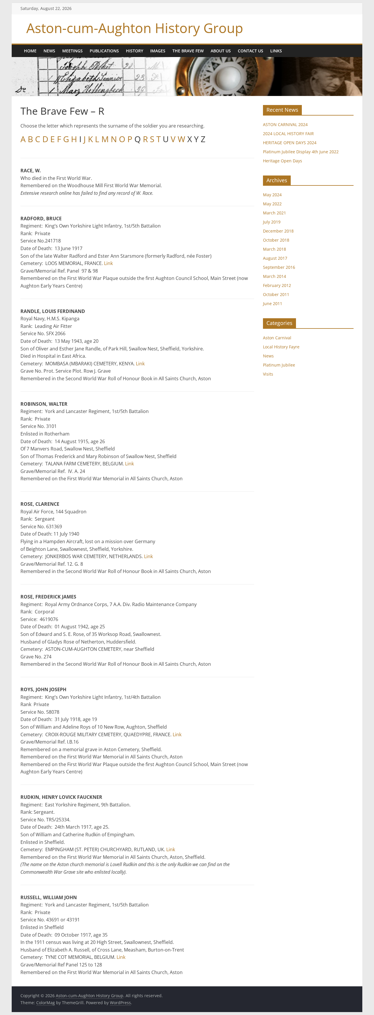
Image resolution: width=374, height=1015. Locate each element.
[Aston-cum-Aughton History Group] (187, 60)
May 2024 (272, 194)
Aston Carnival (277, 337)
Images (157, 51)
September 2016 (279, 267)
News (49, 51)
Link (108, 263)
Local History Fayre (281, 347)
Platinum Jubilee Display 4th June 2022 (301, 151)
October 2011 (276, 294)
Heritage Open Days (282, 161)
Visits (268, 374)
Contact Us (250, 51)
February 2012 (277, 285)
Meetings (72, 51)
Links (276, 51)
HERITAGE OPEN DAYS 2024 (289, 142)
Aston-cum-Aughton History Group (134, 28)
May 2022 (272, 204)
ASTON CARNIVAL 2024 (285, 124)
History (134, 51)
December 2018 (278, 231)
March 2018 (274, 249)
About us (221, 51)
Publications (104, 51)
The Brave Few (188, 51)
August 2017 (275, 258)
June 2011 (272, 303)
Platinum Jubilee (279, 365)
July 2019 (271, 222)
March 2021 (274, 213)
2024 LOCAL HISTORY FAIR (288, 133)
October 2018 (276, 240)
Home (30, 51)
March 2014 (274, 276)
